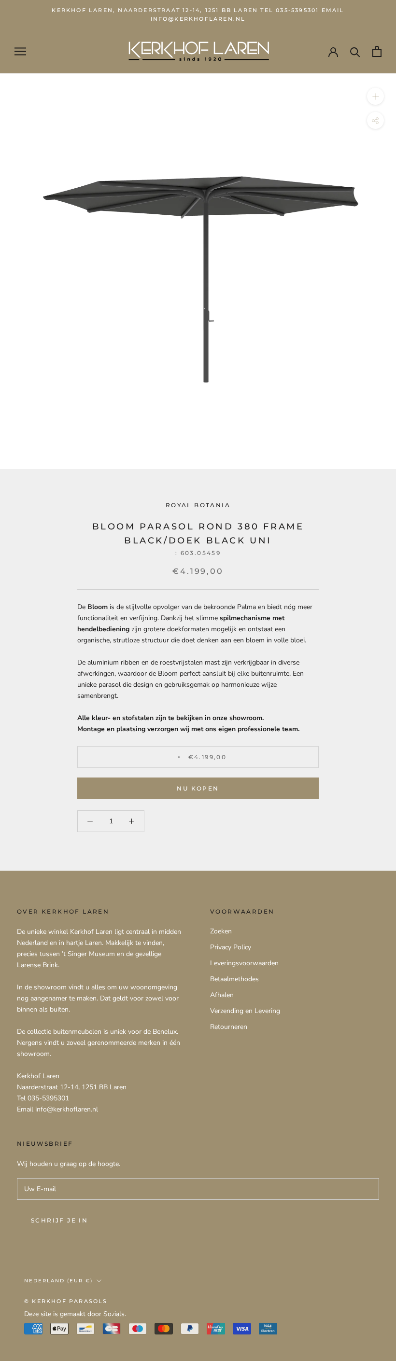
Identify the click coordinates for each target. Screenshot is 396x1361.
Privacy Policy (230, 947)
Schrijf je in (59, 1220)
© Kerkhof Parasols (66, 1301)
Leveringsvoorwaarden (244, 963)
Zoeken (221, 931)
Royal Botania (198, 505)
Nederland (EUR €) (58, 1281)
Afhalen (222, 995)
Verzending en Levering (245, 1010)
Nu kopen (198, 788)
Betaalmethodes (234, 979)
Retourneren (228, 1026)
